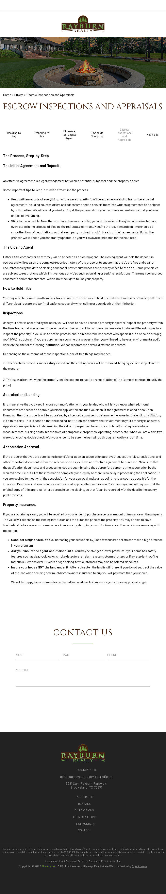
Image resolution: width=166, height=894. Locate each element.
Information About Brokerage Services (66, 861)
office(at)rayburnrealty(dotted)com (86, 776)
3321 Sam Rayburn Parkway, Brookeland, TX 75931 (86, 785)
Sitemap (87, 866)
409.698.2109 (86, 770)
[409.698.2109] (83, 5)
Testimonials (84, 823)
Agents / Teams (84, 817)
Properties (84, 797)
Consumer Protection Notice (105, 861)
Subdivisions (84, 810)
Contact (84, 830)
